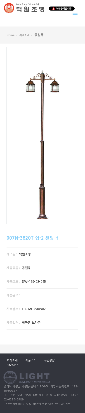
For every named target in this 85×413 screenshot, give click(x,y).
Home (10, 35)
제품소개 (24, 35)
